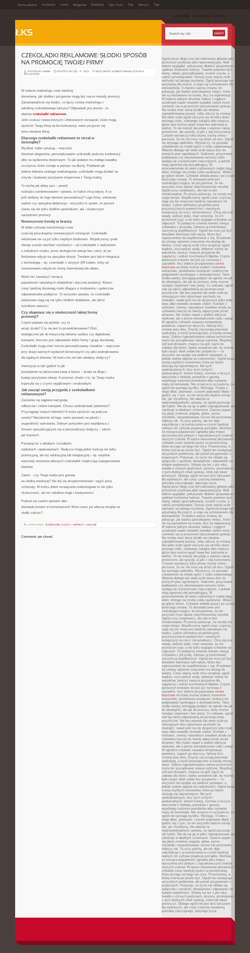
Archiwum (48, 4)
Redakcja (97, 4)
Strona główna (27, 5)
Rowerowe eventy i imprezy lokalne (71, 524)
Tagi (131, 4)
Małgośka (79, 5)
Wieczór (143, 5)
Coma (64, 4)
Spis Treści (116, 5)
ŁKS (24, 33)
